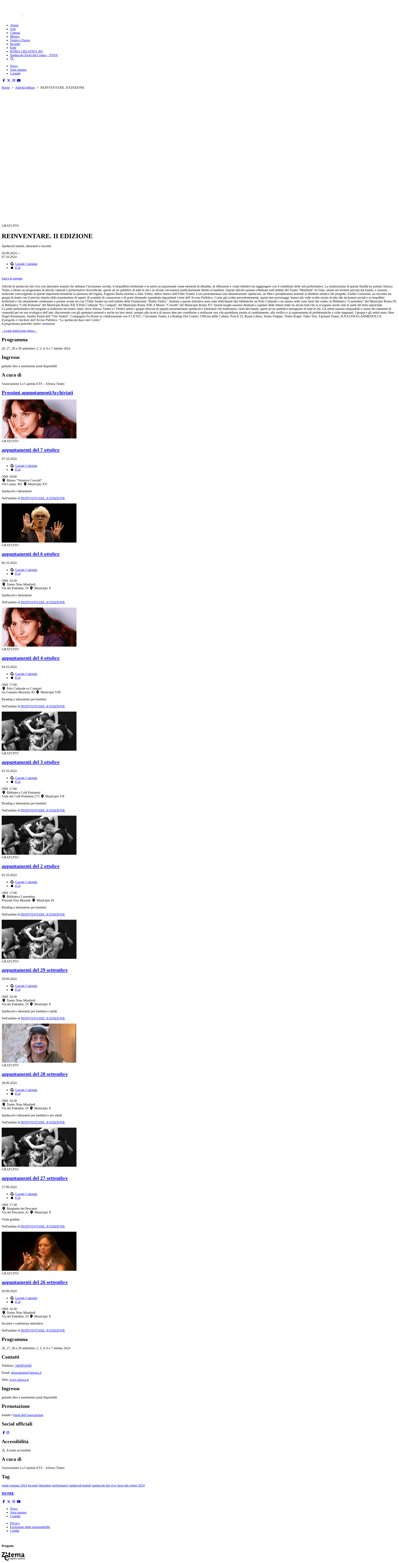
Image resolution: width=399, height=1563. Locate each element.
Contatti (15, 73)
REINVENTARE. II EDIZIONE (43, 498)
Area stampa (18, 69)
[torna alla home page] (18, 8)
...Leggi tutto (10, 331)
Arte (13, 29)
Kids (13, 47)
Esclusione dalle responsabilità (30, 1527)
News (14, 66)
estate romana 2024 (14, 1485)
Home (6, 87)
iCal (17, 267)
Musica (15, 36)
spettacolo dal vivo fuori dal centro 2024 (118, 1485)
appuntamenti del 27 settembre (35, 1178)
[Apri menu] (4, 18)
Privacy (15, 1523)
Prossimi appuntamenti (26, 392)
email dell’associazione (28, 1415)
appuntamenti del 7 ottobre (31, 450)
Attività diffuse (25, 87)
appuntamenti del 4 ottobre (31, 658)
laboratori (45, 1485)
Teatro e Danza (20, 40)
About (14, 25)
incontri (33, 1485)
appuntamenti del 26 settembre (35, 1282)
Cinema (15, 32)
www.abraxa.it (19, 1379)
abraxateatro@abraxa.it (26, 1372)
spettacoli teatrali (80, 1485)
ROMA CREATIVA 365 (26, 51)
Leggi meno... (27, 331)
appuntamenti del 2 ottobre (31, 866)
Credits (14, 1530)
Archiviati (62, 392)
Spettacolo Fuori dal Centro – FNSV (34, 55)
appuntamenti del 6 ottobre (31, 554)
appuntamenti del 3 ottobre (31, 762)
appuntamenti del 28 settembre (35, 1074)
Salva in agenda (12, 278)
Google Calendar (26, 264)
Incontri (15, 44)
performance (60, 1485)
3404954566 (23, 1365)
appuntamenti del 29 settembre (35, 970)
